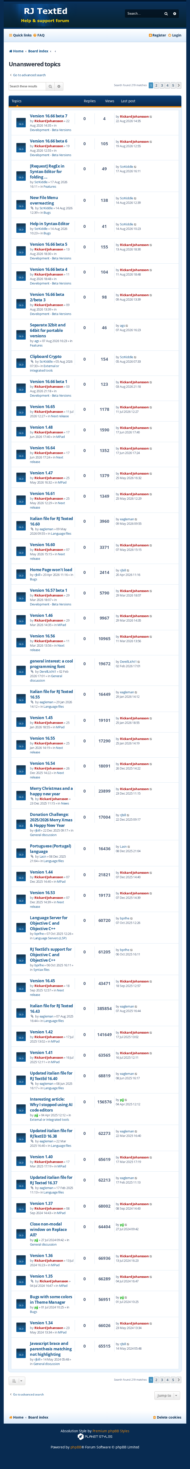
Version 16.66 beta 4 (48, 269)
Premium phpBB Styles (111, 1431)
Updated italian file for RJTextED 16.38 (51, 1133)
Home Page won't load (51, 569)
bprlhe (39, 933)
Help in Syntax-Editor (50, 223)
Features (50, 186)
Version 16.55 (42, 738)
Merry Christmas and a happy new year (51, 791)
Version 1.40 (41, 1156)
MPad (60, 436)
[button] (178, 85)
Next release (60, 416)
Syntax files (41, 969)
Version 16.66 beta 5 (48, 244)
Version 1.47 (41, 473)
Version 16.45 (42, 980)
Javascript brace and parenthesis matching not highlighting (50, 1349)
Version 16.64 (42, 448)
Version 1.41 (41, 1052)
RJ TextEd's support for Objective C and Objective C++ (50, 954)
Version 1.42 (41, 1032)
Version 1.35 (41, 1276)
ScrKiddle (41, 182)
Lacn (43, 856)
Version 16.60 (42, 544)
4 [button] (167, 85)
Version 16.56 (42, 636)
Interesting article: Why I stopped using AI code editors (51, 1104)
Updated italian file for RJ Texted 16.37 (51, 1180)
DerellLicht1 (48, 671)
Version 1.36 (41, 1255)
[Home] (40, 15)
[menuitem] (38, 35)
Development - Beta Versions (50, 130)
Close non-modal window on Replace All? (48, 1229)
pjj (36, 1115)
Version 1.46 (41, 615)
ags (36, 341)
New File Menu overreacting (44, 200)
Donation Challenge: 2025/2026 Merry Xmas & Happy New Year (51, 820)
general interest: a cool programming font (51, 663)
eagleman (46, 529)
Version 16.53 (42, 892)
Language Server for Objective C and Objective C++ (48, 923)
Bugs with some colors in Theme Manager (51, 1299)
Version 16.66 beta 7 (48, 116)
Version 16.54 (42, 763)
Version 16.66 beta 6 (48, 141)
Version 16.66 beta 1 (48, 381)
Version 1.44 (41, 872)
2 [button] (156, 85)
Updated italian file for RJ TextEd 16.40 (51, 1075)
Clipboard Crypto (46, 356)
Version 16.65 (42, 406)
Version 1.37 (41, 1203)
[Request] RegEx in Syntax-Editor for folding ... (47, 171)
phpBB (76, 1447)
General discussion (43, 835)
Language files (61, 533)
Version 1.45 (41, 717)
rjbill (37, 574)
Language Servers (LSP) (50, 938)
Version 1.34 (41, 1323)
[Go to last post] (151, 116)
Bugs (47, 212)
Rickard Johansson (48, 121)
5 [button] (173, 85)
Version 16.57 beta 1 (48, 590)
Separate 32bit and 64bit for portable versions (47, 330)
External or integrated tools (44, 368)
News (65, 803)
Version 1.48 (41, 427)
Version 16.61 (42, 493)
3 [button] (162, 85)
